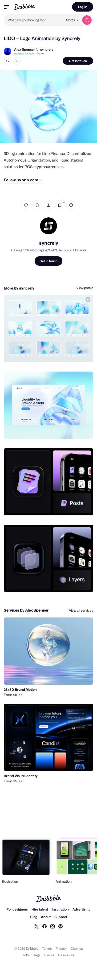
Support (60, 917)
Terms (47, 948)
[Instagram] (52, 926)
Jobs (26, 955)
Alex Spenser (24, 49)
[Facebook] (44, 926)
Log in (82, 7)
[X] (36, 926)
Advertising (81, 909)
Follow (40, 53)
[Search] (87, 20)
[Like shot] (7, 61)
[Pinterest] (60, 926)
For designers (17, 909)
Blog (33, 917)
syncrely (46, 49)
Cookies (76, 948)
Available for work (24, 53)
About (46, 917)
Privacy (61, 948)
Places (49, 955)
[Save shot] (17, 61)
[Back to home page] (24, 7)
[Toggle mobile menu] (6, 7)
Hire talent (40, 909)
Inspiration (60, 909)
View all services (81, 610)
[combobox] (33, 20)
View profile (84, 288)
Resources (66, 955)
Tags (36, 955)
